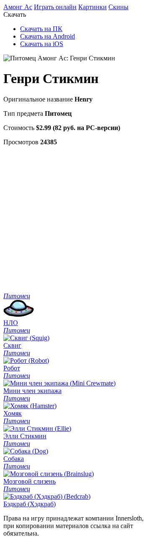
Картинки (92, 6)
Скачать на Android (47, 36)
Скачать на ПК (41, 28)
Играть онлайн (55, 6)
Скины (118, 6)
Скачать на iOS (41, 43)
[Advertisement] (78, 218)
